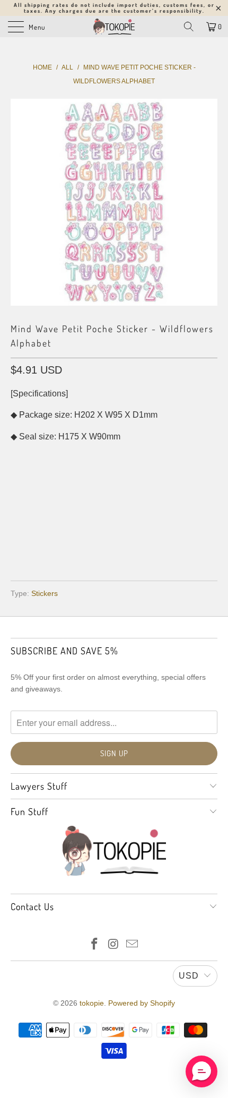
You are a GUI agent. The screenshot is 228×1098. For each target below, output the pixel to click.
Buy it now (114, 537)
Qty (18, 458)
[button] (201, 1071)
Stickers (44, 593)
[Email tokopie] (133, 945)
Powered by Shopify (141, 1003)
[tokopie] (114, 26)
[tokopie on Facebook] (94, 945)
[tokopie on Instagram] (113, 945)
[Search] (189, 26)
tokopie (92, 1003)
